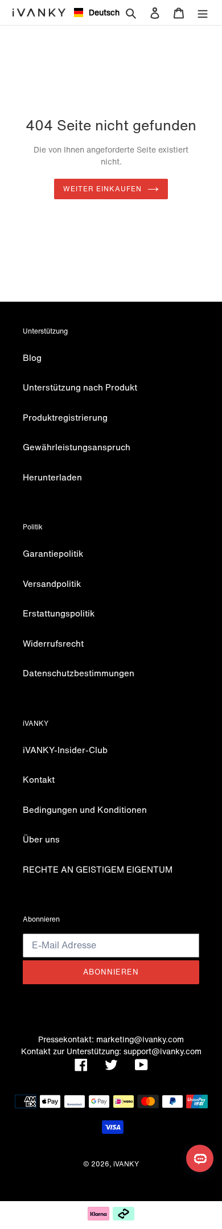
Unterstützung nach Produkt (80, 387)
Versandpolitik (52, 583)
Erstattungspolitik (58, 613)
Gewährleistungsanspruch (76, 447)
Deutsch (99, 12)
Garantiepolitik (53, 553)
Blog (32, 357)
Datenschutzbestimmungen (78, 673)
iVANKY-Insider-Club (65, 749)
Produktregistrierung (65, 417)
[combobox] (92, 12)
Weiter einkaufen (102, 189)
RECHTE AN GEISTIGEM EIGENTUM (97, 869)
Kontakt (39, 779)
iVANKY (126, 1164)
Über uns (41, 839)
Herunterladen (52, 477)
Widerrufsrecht (53, 643)
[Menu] (203, 12)
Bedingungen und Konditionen (85, 809)
